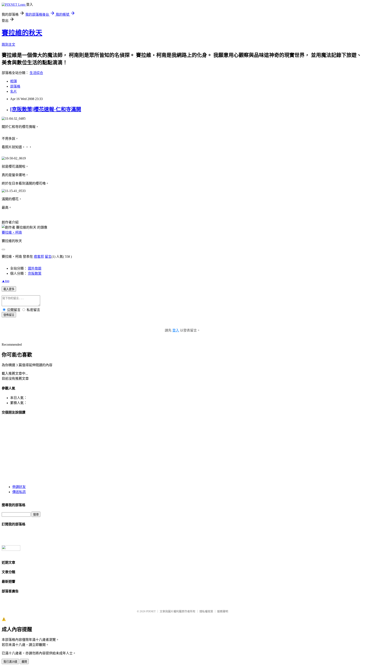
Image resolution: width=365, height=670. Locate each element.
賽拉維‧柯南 (12, 232)
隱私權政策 (206, 611)
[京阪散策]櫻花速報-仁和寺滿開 (45, 109)
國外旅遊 (34, 268)
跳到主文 (8, 44)
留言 (48, 256)
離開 (24, 661)
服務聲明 (222, 611)
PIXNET (151, 611)
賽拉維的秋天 (22, 33)
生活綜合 (36, 73)
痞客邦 (39, 256)
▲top (5, 281)
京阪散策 (34, 273)
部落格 (15, 86)
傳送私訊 (19, 492)
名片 (13, 91)
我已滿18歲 (10, 661)
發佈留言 (8, 315)
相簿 (13, 81)
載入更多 (8, 289)
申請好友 (19, 487)
